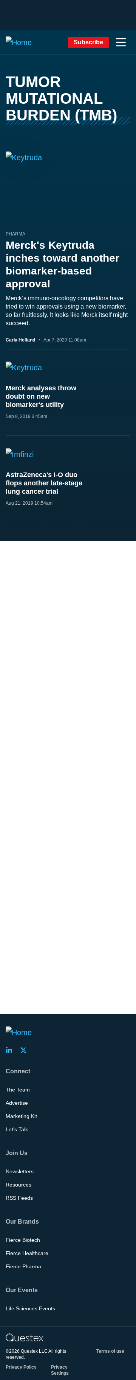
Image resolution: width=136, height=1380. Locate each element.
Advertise (17, 1103)
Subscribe (88, 42)
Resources (18, 1185)
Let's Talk (17, 1129)
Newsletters (20, 1171)
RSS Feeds (19, 1198)
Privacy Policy (21, 1367)
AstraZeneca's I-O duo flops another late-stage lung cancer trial (44, 483)
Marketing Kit (21, 1116)
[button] (120, 42)
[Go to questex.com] (24, 1337)
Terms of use (110, 1351)
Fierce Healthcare (27, 1253)
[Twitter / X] (25, 1050)
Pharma (15, 234)
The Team (18, 1090)
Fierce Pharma (23, 1266)
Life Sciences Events (30, 1308)
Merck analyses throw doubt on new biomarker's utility (41, 396)
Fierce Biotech (23, 1240)
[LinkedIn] (11, 1050)
